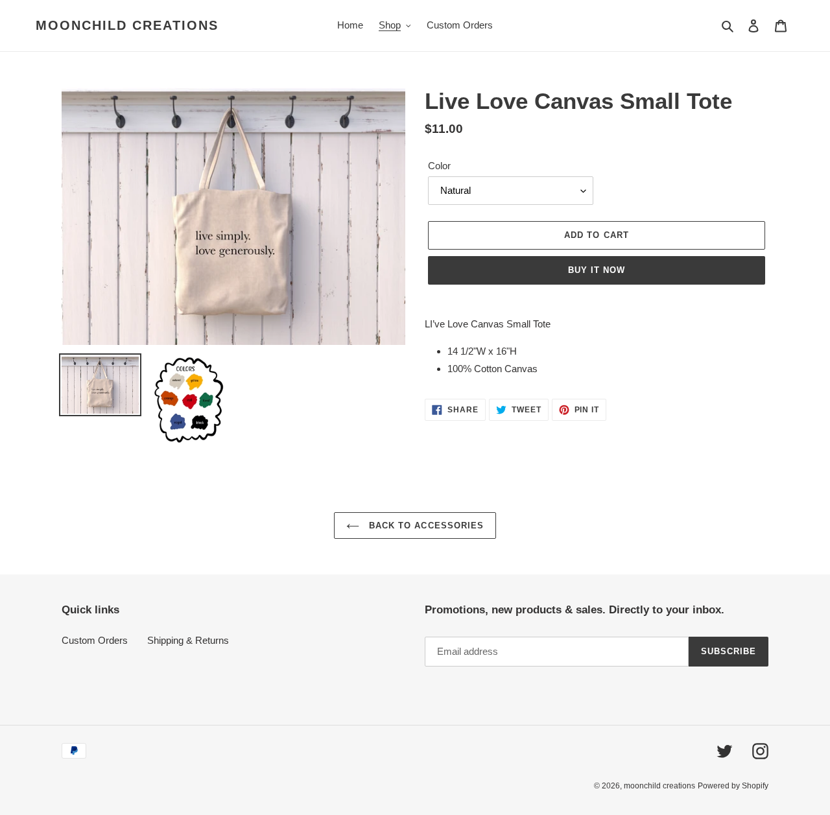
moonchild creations (127, 25)
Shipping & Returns (188, 640)
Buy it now (596, 270)
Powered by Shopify (733, 785)
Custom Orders (95, 640)
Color (439, 165)
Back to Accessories (425, 525)
